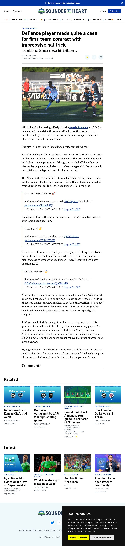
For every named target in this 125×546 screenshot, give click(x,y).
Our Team (38, 530)
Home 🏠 (4, 19)
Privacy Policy (50, 530)
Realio (67, 485)
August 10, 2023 (72, 209)
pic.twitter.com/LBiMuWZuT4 (39, 240)
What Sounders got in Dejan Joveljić (46, 482)
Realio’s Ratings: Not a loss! (75, 480)
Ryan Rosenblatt (12, 491)
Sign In (103, 11)
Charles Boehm (41, 487)
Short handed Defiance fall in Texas (104, 413)
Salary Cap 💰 (36, 19)
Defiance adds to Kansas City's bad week (15, 413)
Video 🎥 (121, 19)
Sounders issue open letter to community (105, 482)
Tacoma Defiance (30, 28)
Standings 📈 (52, 19)
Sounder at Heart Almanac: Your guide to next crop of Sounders (76, 417)
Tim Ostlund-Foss (72, 432)
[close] (122, 3)
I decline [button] (83, 537)
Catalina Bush (71, 434)
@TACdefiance (71, 201)
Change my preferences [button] (102, 537)
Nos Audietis (10, 475)
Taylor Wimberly (12, 420)
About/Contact (25, 530)
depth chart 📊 (19, 19)
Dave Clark (69, 430)
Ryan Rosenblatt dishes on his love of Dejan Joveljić (15, 482)
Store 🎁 (109, 19)
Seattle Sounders (78, 127)
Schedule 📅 (95, 19)
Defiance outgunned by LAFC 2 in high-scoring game (47, 415)
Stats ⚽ (66, 19)
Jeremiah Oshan (29, 56)
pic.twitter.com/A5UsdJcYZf (38, 205)
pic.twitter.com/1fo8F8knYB (53, 283)
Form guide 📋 (80, 19)
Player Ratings (71, 475)
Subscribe (114, 11)
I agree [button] (73, 537)
